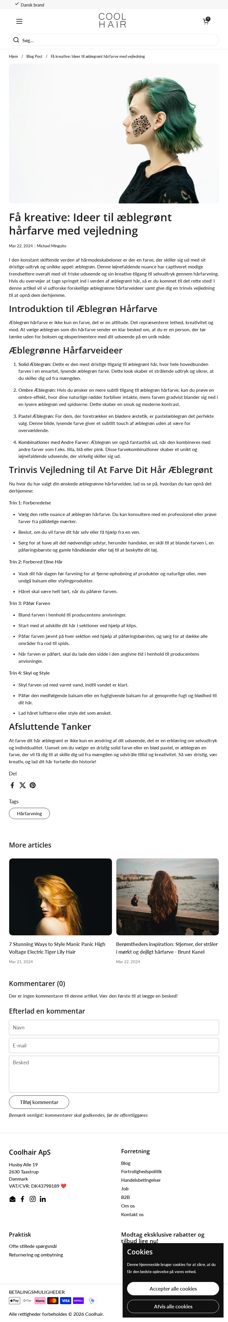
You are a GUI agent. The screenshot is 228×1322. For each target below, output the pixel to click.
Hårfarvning (29, 813)
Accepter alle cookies (173, 1289)
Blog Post (34, 56)
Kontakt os (132, 1214)
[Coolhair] (112, 21)
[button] (206, 21)
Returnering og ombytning (36, 1254)
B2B (125, 1197)
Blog (125, 1163)
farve (20, 740)
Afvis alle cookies (173, 1306)
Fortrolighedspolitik (141, 1171)
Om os (128, 1205)
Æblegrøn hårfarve (29, 322)
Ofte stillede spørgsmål (33, 1246)
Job (125, 1188)
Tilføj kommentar (39, 1102)
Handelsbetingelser (141, 1180)
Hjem (13, 56)
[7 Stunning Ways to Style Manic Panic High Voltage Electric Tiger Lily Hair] (60, 897)
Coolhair (94, 1314)
